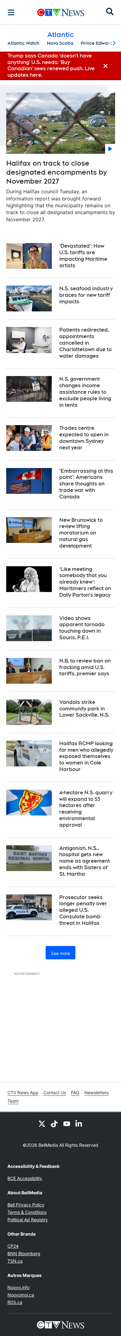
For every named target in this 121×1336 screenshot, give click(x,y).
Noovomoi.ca (20, 1294)
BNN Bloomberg (23, 1253)
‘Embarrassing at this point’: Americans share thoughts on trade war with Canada (86, 484)
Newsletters (96, 1092)
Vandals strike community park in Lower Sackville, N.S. (84, 708)
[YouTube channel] (66, 1123)
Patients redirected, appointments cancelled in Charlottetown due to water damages (85, 343)
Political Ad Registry (27, 1219)
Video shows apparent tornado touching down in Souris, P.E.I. (82, 627)
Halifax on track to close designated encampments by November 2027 (56, 172)
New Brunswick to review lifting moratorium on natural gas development (81, 533)
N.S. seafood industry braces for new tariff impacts (86, 295)
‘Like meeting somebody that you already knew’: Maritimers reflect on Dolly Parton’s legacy (85, 582)
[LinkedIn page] (79, 1123)
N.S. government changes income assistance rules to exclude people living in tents (85, 392)
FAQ (75, 1092)
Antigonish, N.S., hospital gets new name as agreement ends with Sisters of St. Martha (84, 861)
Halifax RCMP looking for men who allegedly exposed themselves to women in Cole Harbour (86, 756)
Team (13, 1101)
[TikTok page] (54, 1123)
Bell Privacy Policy (25, 1204)
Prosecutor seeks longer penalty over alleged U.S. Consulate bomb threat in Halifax (83, 910)
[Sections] (11, 12)
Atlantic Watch (23, 43)
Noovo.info (18, 1287)
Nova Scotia (60, 43)
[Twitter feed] (42, 1123)
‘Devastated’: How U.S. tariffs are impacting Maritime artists (83, 255)
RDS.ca (14, 1302)
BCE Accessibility (24, 1178)
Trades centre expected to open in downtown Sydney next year (84, 437)
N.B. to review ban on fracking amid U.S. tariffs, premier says (85, 667)
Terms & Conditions (27, 1212)
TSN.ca (15, 1261)
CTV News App (22, 1092)
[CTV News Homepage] (60, 12)
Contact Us (54, 1092)
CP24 (13, 1246)
